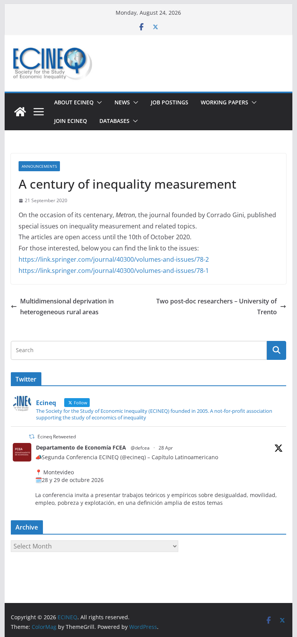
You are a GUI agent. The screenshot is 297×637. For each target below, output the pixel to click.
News (122, 102)
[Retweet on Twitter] (31, 436)
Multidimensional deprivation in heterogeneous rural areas (67, 307)
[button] (98, 102)
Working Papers (224, 102)
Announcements (39, 166)
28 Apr (166, 448)
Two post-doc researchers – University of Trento (216, 307)
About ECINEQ (74, 102)
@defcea (140, 448)
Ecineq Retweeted (57, 436)
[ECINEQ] (20, 111)
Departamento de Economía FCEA (81, 447)
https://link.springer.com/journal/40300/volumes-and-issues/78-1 (114, 270)
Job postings (169, 102)
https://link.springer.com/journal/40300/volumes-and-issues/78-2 (114, 259)
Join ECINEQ (70, 120)
